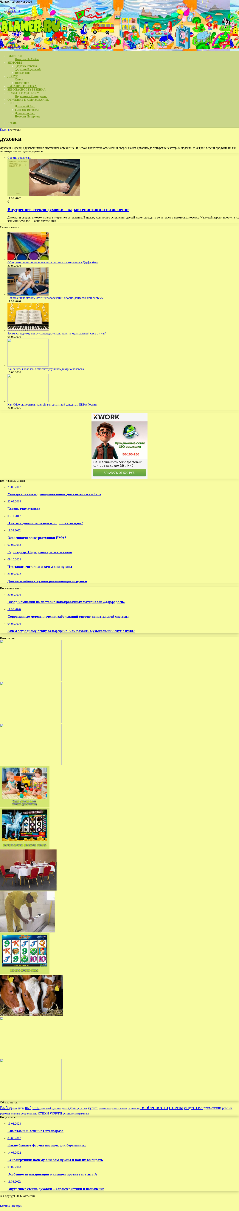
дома (72, 1108)
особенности (154, 1107)
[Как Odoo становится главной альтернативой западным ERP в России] (28, 401)
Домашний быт (25, 106)
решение (15, 1113)
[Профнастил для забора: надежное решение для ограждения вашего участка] (31, 722)
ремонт (5, 1113)
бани (15, 1108)
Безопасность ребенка (26, 89)
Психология (22, 72)
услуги (56, 1113)
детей (49, 1108)
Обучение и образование (28, 99)
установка (69, 1113)
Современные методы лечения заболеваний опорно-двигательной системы (55, 297)
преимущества (186, 1107)
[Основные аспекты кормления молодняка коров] (31, 1015)
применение (212, 1108)
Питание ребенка (22, 86)
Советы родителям (23, 92)
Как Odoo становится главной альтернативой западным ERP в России (52, 404)
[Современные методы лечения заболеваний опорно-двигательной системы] (28, 294)
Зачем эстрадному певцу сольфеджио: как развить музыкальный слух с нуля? (56, 333)
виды (21, 1108)
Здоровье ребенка (26, 66)
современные (29, 1113)
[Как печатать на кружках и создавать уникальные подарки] (35, 1057)
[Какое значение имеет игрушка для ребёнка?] (24, 805)
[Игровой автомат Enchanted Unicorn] (24, 847)
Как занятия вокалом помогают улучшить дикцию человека (45, 369)
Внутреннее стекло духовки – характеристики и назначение (68, 209)
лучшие (102, 1108)
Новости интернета (27, 116)
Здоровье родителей (28, 69)
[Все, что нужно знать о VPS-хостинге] (31, 680)
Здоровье (15, 62)
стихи (43, 1112)
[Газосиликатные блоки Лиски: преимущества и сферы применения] (27, 931)
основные (134, 1108)
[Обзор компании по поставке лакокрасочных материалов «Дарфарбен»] (28, 259)
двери (42, 1108)
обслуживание (120, 1108)
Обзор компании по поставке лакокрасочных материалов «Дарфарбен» (52, 262)
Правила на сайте (27, 59)
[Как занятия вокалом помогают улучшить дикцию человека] (28, 365)
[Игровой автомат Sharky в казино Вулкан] (24, 973)
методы (110, 1108)
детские (56, 1108)
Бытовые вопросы (27, 109)
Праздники (22, 82)
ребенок (227, 1108)
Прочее (13, 103)
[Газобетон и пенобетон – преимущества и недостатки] (31, 763)
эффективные (82, 1113)
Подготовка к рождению (31, 96)
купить (93, 1108)
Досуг (12, 76)
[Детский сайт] (30, 36)
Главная (5, 129)
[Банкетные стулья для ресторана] (28, 889)
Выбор (6, 1107)
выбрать (32, 1108)
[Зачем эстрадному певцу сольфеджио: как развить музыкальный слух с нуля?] (28, 330)
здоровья (81, 1108)
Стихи (19, 79)
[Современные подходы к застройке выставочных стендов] (31, 1099)
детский (65, 1108)
